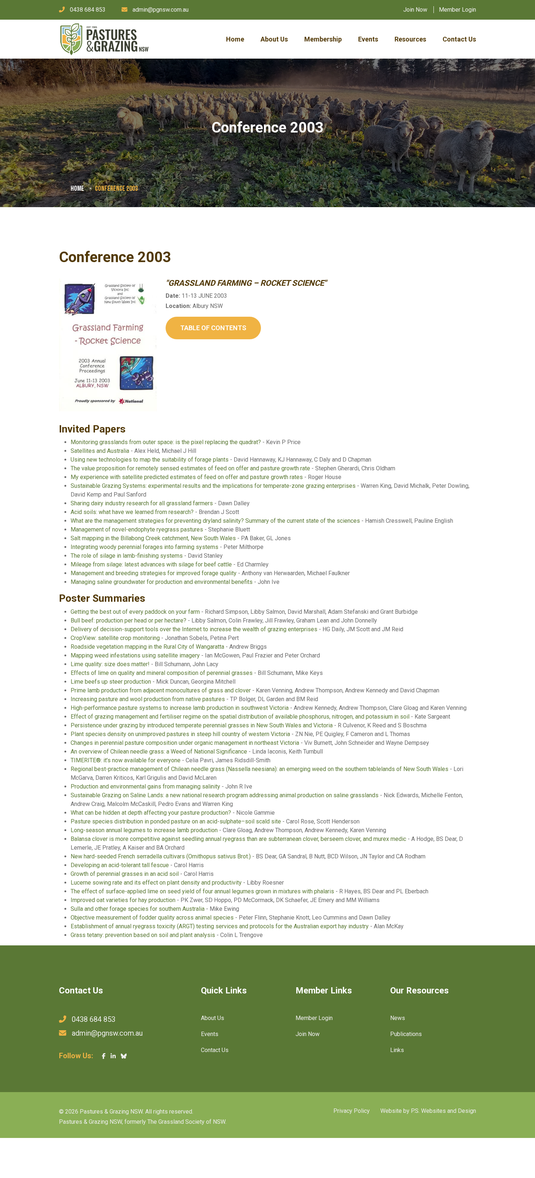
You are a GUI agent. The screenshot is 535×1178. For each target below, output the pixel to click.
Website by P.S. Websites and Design (428, 1110)
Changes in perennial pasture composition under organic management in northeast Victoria (185, 742)
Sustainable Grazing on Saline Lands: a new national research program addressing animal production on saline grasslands (225, 795)
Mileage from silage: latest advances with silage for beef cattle (151, 564)
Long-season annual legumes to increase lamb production (144, 830)
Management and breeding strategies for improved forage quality (154, 573)
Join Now (415, 9)
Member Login (457, 9)
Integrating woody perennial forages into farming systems (144, 546)
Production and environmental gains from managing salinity (145, 786)
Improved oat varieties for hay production (123, 900)
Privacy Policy (351, 1110)
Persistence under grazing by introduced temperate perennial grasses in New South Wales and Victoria (202, 725)
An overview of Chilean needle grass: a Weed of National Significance (159, 751)
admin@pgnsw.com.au (160, 9)
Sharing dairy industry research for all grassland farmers (142, 503)
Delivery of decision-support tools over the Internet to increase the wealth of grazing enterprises (194, 629)
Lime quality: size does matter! (110, 664)
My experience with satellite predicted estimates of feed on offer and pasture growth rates (187, 477)
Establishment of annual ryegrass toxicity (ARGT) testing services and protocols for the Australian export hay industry (220, 926)
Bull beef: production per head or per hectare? (128, 620)
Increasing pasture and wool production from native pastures (148, 699)
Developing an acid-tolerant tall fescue (120, 865)
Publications (406, 1034)
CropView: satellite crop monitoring (115, 638)
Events (368, 39)
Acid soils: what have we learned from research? (132, 512)
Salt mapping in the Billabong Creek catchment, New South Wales (153, 538)
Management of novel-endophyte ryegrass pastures (137, 529)
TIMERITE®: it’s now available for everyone (126, 760)
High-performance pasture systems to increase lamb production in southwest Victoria (180, 707)
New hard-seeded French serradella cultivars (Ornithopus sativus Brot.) (161, 856)
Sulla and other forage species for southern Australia (138, 908)
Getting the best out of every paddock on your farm (135, 611)
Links (397, 1050)
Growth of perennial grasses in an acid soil (125, 873)
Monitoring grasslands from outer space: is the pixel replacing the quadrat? (166, 442)
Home (235, 39)
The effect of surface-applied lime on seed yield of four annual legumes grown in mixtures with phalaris (202, 891)
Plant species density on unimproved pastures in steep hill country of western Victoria (180, 734)
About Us (274, 39)
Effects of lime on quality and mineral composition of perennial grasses (162, 672)
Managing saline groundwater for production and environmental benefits (162, 581)
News (397, 1018)
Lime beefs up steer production (111, 681)
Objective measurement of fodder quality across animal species (152, 917)
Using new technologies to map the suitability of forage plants (150, 459)
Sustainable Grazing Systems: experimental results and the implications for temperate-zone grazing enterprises (213, 485)
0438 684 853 (88, 9)
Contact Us (459, 39)
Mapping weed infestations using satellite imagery (135, 655)
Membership (323, 39)
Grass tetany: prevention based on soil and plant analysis (143, 935)
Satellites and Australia (100, 450)
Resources (410, 39)
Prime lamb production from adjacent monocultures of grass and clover (161, 690)
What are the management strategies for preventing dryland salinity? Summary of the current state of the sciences (215, 520)
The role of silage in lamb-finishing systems (127, 555)
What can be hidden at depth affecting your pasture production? (151, 812)
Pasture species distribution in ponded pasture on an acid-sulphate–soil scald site (176, 821)
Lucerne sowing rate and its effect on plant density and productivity (156, 882)
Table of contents (213, 328)
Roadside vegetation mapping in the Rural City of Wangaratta (147, 646)
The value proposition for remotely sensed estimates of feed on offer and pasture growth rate (190, 468)
